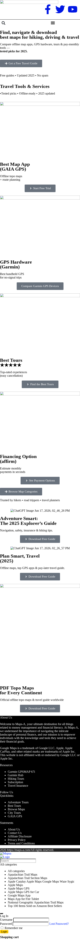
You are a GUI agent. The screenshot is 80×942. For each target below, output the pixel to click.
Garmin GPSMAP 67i (21, 771)
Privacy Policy (17, 839)
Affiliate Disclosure (20, 836)
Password (6, 923)
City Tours (14, 812)
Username (6, 919)
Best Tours (14, 805)
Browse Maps (16, 809)
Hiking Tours (16, 778)
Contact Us (15, 833)
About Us (14, 829)
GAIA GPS (15, 816)
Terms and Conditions (21, 843)
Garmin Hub (15, 775)
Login (4, 931)
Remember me (13, 928)
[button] (3, 23)
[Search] (1, 913)
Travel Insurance (18, 785)
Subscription (15, 782)
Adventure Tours (18, 802)
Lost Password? (59, 923)
